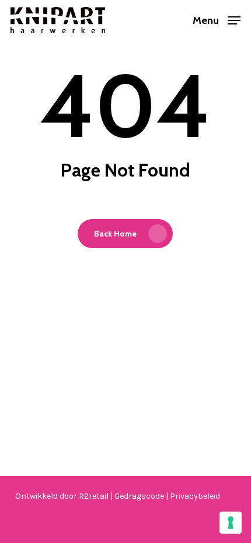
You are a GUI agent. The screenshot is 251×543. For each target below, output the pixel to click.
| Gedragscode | (140, 496)
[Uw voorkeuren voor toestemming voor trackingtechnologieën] (230, 523)
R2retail (94, 496)
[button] (216, 19)
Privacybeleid (195, 496)
